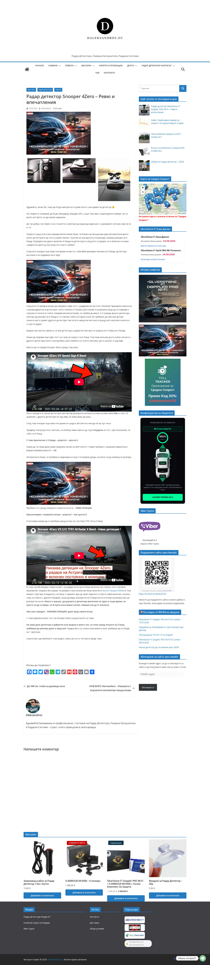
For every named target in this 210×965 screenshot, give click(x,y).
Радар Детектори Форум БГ (157, 65)
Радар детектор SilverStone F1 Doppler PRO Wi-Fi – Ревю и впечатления (165, 109)
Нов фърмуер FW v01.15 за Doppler (156, 634)
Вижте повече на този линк (153, 246)
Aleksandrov (46, 108)
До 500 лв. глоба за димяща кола (46, 686)
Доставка (94, 922)
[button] (59, 66)
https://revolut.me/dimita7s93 (152, 593)
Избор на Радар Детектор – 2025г (167, 161)
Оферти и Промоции (111, 65)
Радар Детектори (45, 90)
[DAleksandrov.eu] (27, 69)
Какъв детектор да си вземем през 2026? (159, 647)
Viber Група (29, 928)
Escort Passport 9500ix (113, 590)
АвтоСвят (31, 90)
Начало (39, 65)
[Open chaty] (203, 958)
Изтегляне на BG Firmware (153, 259)
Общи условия (97, 928)
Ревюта (69, 65)
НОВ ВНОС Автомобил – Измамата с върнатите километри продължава (110, 688)
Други (130, 65)
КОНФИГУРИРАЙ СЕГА (162, 497)
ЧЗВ (97, 72)
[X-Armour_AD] (58, 113)
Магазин (86, 65)
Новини (53, 65)
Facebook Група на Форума (37, 922)
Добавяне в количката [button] (42, 895)
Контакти (109, 72)
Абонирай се (148, 687)
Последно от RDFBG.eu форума (161, 612)
